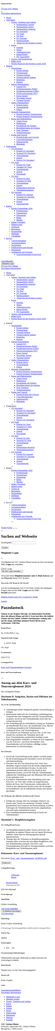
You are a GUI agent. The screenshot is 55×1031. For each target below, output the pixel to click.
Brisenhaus (15, 229)
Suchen (5, 548)
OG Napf (20, 34)
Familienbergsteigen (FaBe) (27, 91)
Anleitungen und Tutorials (21, 252)
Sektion (9, 66)
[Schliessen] (2, 678)
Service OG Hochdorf (25, 160)
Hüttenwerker (16, 224)
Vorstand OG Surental (25, 197)
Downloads (21, 174)
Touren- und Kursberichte (21, 59)
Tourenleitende (22, 107)
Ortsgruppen (11, 146)
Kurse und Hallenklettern (21, 119)
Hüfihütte (15, 234)
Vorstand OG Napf (24, 167)
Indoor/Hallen (22, 54)
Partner (9, 1008)
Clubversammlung (18, 241)
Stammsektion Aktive (25, 27)
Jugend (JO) (21, 87)
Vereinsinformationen (25, 190)
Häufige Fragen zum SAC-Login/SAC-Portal (19, 597)
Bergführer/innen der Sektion (28, 128)
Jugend (19, 158)
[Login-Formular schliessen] (2, 558)
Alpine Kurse (21, 121)
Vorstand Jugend (23, 100)
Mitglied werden (12, 999)
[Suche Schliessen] (2, 530)
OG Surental (21, 38)
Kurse (13, 45)
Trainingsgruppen (23, 133)
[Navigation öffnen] (16, 528)
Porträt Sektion (22, 70)
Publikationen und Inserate (22, 247)
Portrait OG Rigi (23, 179)
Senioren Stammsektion (20, 112)
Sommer (19, 47)
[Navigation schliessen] (2, 11)
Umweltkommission (24, 139)
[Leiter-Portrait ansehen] (30, 876)
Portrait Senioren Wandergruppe (29, 116)
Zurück (4, 601)
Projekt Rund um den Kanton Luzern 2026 (28, 64)
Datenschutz (11, 1013)
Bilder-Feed (16, 61)
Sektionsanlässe (22, 41)
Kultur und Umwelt (19, 135)
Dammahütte (16, 231)
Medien (19, 220)
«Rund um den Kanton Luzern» (29, 43)
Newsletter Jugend (23, 98)
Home (8, 18)
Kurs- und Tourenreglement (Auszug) (16, 667)
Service (9, 238)
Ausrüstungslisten (18, 243)
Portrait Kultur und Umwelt (27, 137)
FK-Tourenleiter (22, 57)
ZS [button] (13, 948)
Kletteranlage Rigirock (25, 188)
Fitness (19, 110)
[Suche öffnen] (14, 528)
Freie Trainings (22, 130)
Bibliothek (20, 144)
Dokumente (21, 215)
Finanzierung (21, 213)
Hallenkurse (21, 123)
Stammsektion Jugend (25, 24)
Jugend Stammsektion (20, 84)
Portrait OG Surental (24, 195)
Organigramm (22, 73)
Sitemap (9, 1017)
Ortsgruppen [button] (11, 406)
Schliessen (6, 863)
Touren (4, 528)
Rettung (19, 82)
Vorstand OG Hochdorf (25, 153)
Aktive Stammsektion (20, 103)
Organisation (16, 68)
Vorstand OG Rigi (23, 181)
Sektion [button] (9, 323)
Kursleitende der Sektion (26, 126)
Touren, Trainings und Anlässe (23, 22)
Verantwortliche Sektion (26, 77)
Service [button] (9, 503)
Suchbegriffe (6, 542)
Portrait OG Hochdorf (25, 151)
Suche (8, 1011)
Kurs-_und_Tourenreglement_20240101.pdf (28, 858)
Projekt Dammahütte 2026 (21, 208)
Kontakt (9, 1020)
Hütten (9, 206)
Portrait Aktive (22, 105)
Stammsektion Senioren (25, 29)
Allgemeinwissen (23, 52)
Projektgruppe (22, 211)
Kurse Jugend (22, 96)
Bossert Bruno (12, 883)
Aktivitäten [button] (10, 275)
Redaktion (20, 80)
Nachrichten (16, 245)
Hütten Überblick (18, 222)
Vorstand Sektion (23, 75)
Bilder (18, 218)
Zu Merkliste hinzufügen (11, 911)
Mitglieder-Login (8, 264)
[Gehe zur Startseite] (9, 9)
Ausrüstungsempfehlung (11, 990)
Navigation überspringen (11, 13)
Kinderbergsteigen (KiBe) (26, 89)
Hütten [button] (9, 468)
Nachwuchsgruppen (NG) (26, 93)
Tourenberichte (22, 204)
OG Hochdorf (22, 31)
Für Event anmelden (9, 909)
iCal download (7, 913)
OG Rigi (19, 36)
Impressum (10, 1015)
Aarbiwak (15, 227)
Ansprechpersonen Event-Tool (28, 254)
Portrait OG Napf (23, 165)
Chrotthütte (15, 236)
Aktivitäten (10, 20)
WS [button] (7, 948)
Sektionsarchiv (22, 142)
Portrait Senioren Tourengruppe (29, 114)
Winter (19, 50)
